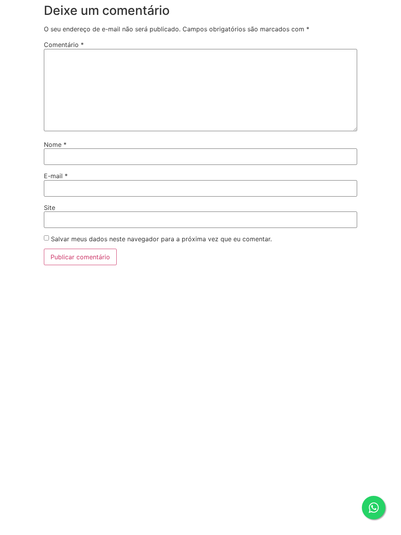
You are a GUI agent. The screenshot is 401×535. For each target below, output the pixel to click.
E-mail (56, 176)
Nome (55, 144)
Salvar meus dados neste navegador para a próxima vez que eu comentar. (161, 239)
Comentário (64, 45)
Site (49, 207)
